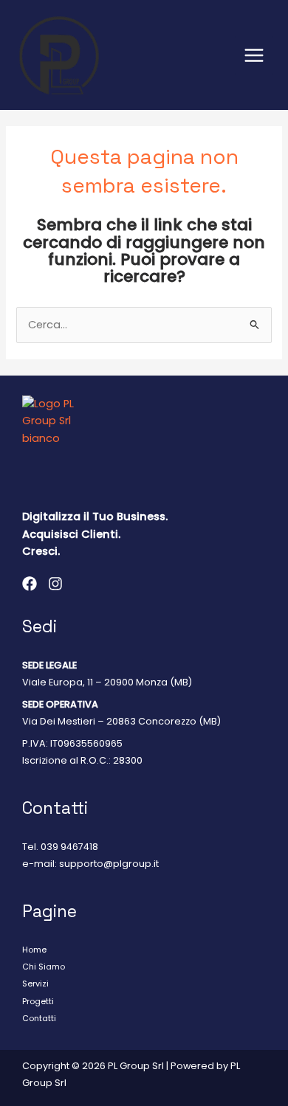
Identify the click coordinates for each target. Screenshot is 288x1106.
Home (34, 949)
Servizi (35, 983)
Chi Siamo (43, 966)
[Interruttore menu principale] (254, 55)
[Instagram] (55, 583)
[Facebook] (29, 583)
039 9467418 (69, 846)
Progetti (38, 1001)
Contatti (39, 1018)
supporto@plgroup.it (109, 863)
